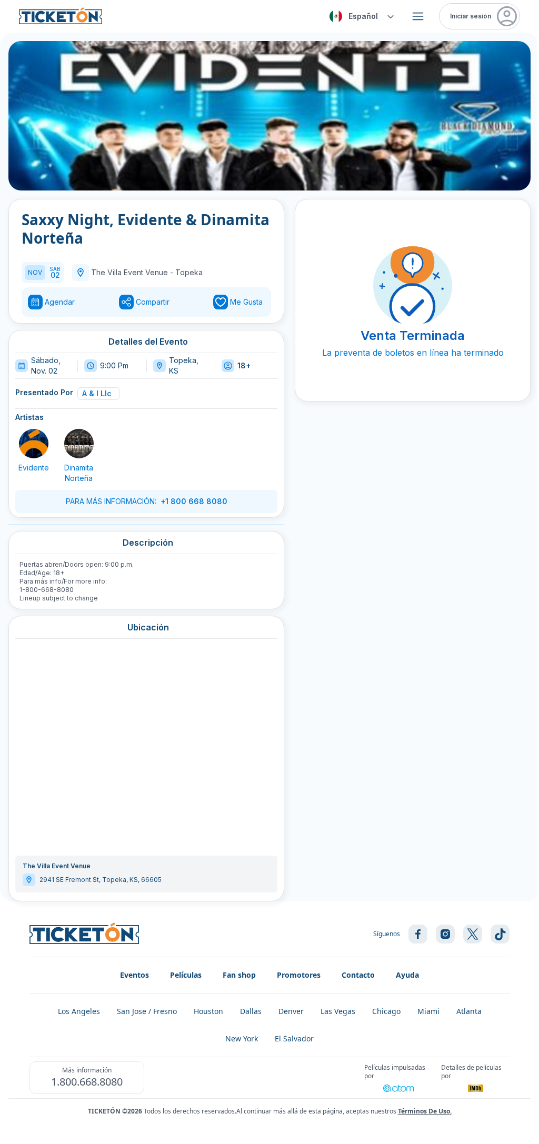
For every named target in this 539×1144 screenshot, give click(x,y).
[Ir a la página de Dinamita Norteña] (79, 443)
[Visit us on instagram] (445, 934)
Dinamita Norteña (78, 473)
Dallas (251, 1011)
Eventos (134, 975)
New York (241, 1038)
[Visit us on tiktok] (500, 934)
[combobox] (360, 16)
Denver (291, 1011)
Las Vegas (338, 1011)
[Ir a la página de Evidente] (33, 443)
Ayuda (407, 975)
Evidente (33, 467)
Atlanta (469, 1011)
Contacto (358, 975)
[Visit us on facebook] (417, 934)
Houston (208, 1011)
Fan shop (239, 975)
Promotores (299, 975)
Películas (186, 975)
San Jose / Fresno (147, 1011)
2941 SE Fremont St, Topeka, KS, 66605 (100, 880)
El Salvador (294, 1038)
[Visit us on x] (472, 934)
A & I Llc (97, 393)
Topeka (189, 272)
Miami (428, 1011)
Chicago (386, 1011)
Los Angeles (79, 1011)
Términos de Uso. (425, 1111)
